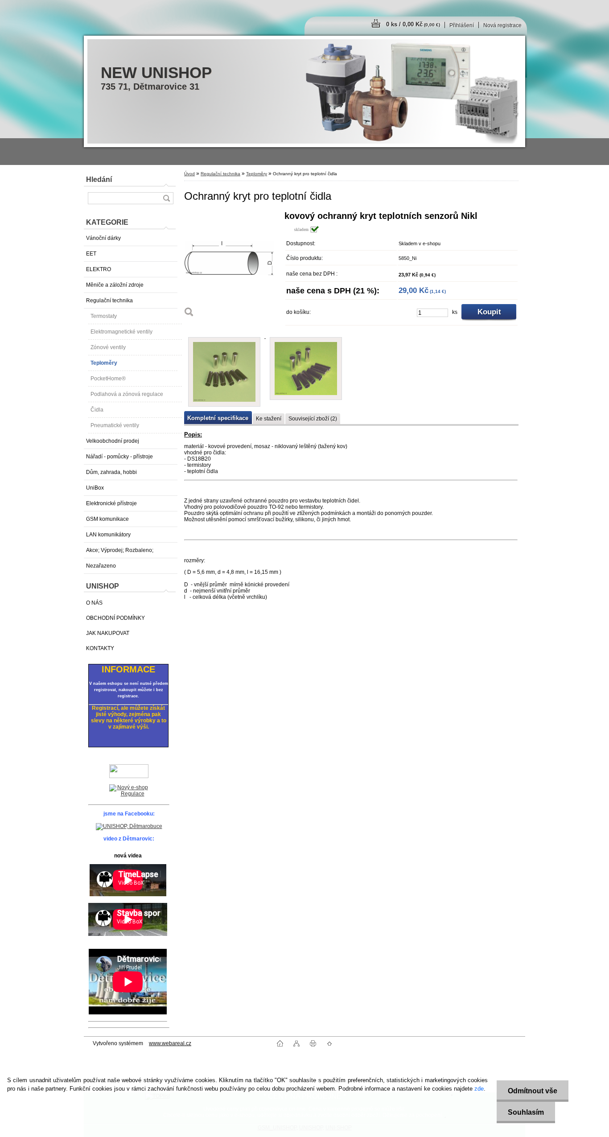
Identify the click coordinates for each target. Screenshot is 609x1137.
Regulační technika (109, 300)
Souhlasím (526, 1112)
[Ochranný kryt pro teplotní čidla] (231, 266)
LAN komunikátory (108, 534)
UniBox (95, 488)
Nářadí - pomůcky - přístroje (119, 456)
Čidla (97, 410)
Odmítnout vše (532, 1091)
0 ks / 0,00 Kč (413, 24)
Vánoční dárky (103, 238)
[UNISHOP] (128, 771)
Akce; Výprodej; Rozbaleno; (119, 550)
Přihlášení (461, 25)
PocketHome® (108, 378)
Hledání (99, 179)
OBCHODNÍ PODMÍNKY (115, 618)
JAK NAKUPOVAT (107, 633)
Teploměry (104, 363)
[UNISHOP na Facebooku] (129, 826)
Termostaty (104, 316)
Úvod (189, 173)
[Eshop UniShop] (128, 791)
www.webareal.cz (170, 1043)
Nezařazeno (101, 566)
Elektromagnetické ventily (121, 332)
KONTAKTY (100, 648)
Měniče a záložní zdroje (115, 285)
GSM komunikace (107, 519)
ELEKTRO (98, 269)
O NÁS (94, 603)
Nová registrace (502, 25)
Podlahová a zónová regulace (127, 394)
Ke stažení (268, 419)
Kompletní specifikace (217, 418)
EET (91, 254)
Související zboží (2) (312, 419)
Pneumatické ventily (115, 425)
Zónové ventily (108, 347)
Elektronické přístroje (111, 503)
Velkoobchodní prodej (112, 441)
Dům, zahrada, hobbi (111, 472)
